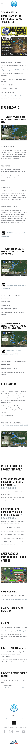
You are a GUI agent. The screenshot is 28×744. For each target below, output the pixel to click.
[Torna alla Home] (14, 4)
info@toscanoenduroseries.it (14, 719)
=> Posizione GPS (8, 486)
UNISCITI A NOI (13, 727)
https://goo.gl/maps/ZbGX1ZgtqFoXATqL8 (14, 70)
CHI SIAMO (4, 727)
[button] (2, 4)
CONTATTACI (23, 727)
